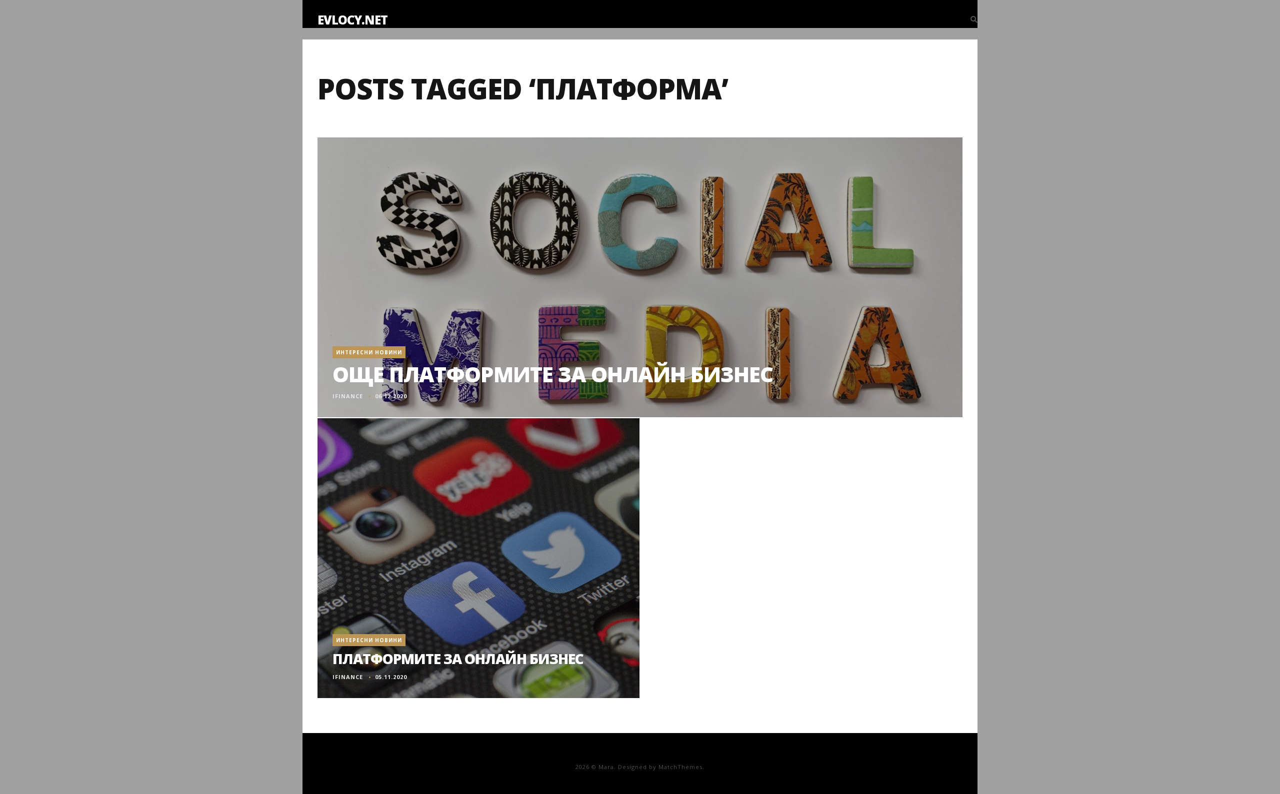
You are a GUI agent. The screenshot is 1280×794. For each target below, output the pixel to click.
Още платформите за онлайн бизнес (552, 374)
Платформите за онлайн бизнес (458, 658)
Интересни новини (369, 352)
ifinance (347, 396)
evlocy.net (353, 19)
